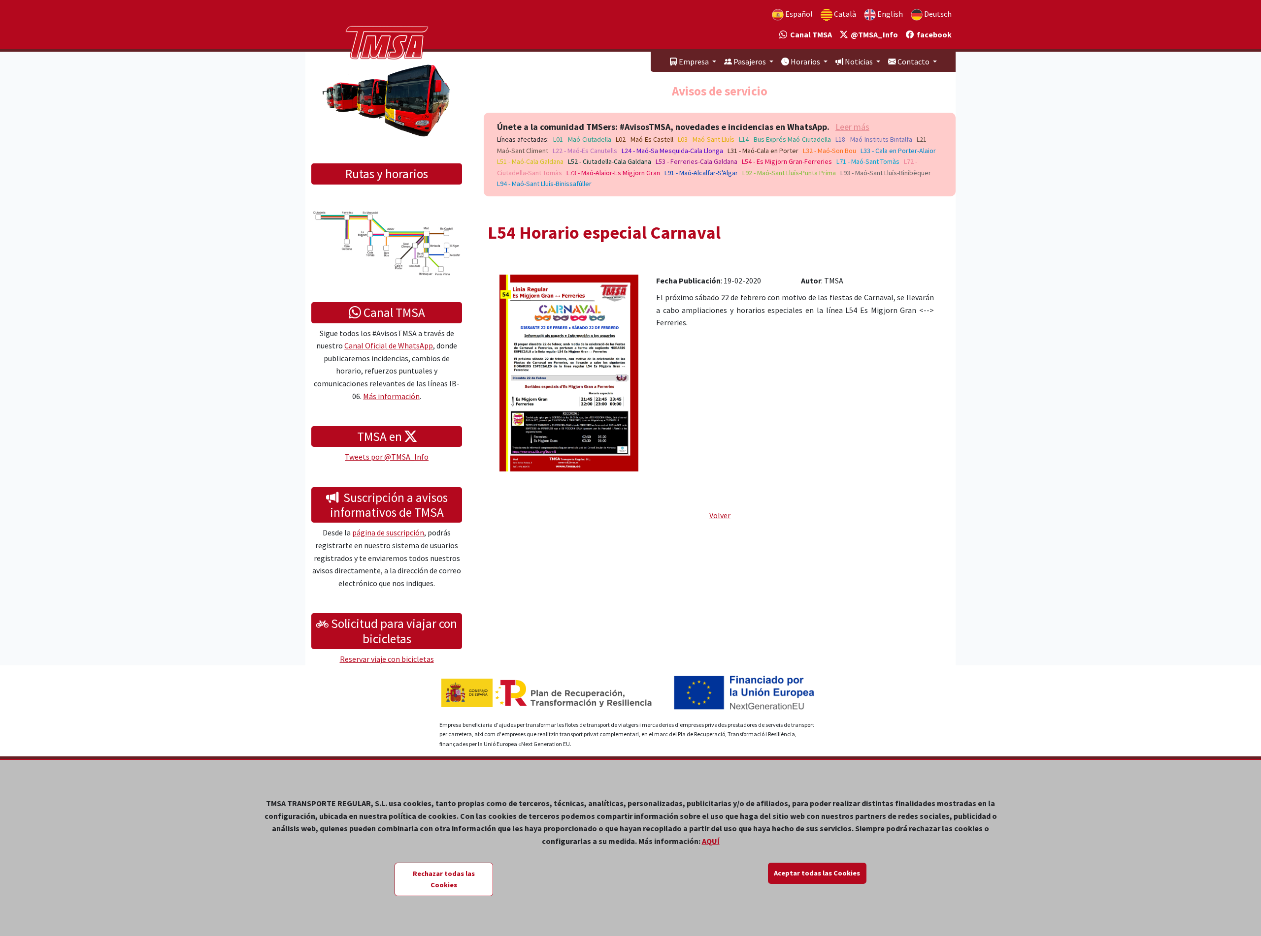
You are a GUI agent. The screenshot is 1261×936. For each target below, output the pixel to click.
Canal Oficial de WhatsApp (388, 345)
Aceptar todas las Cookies (817, 873)
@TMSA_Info (873, 34)
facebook (933, 34)
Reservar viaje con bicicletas (387, 659)
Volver (719, 515)
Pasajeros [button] (749, 61)
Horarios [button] (805, 61)
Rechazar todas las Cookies (444, 879)
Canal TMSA (809, 34)
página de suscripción (388, 532)
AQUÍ (711, 841)
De (937, 14)
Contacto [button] (913, 61)
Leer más (852, 126)
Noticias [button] (858, 61)
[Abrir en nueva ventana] (568, 372)
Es (798, 14)
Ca (844, 14)
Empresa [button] (693, 61)
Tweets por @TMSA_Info (387, 457)
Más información (391, 396)
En (889, 14)
